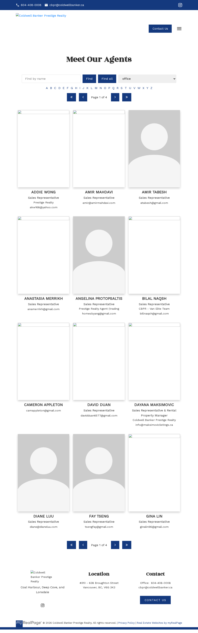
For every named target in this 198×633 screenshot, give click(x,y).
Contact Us (160, 28)
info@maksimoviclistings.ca (154, 424)
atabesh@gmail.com (154, 202)
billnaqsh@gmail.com (154, 313)
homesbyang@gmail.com (99, 313)
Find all (107, 79)
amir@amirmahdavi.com (99, 202)
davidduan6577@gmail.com (99, 415)
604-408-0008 (31, 5)
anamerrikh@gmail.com (43, 309)
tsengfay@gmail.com (99, 526)
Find (89, 79)
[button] (28, 5)
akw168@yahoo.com (43, 207)
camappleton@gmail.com (43, 410)
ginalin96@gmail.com (154, 526)
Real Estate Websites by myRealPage (159, 622)
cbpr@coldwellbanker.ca (67, 5)
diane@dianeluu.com (43, 526)
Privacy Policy (126, 622)
